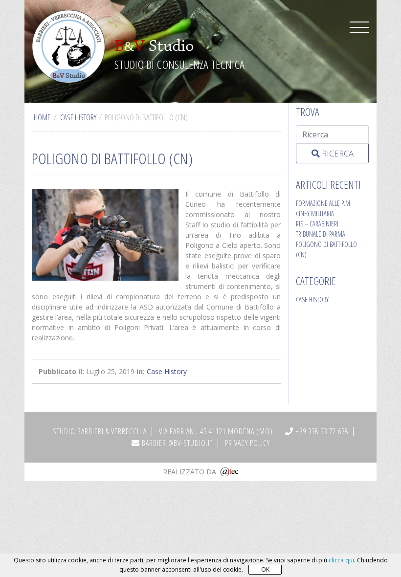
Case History (167, 371)
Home (42, 117)
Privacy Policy (247, 443)
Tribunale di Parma (320, 234)
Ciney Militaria (315, 213)
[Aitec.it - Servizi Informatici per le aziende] (230, 471)
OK (265, 569)
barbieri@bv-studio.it (176, 443)
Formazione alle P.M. (324, 203)
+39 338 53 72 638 (320, 431)
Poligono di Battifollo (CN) (326, 249)
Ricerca (337, 153)
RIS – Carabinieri (317, 223)
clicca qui (341, 560)
